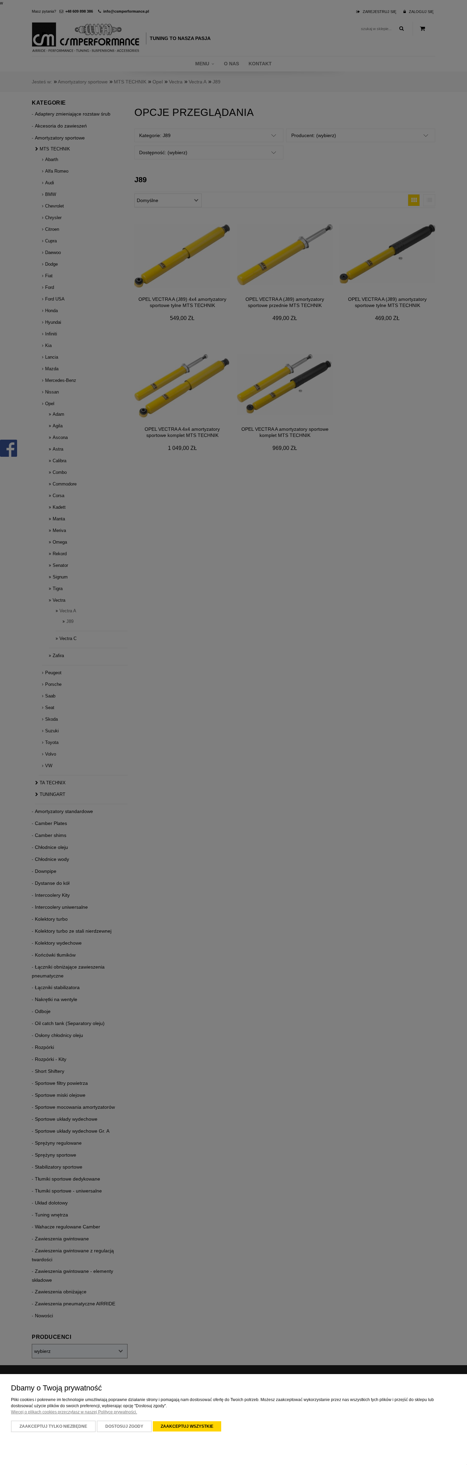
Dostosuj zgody (124, 1426)
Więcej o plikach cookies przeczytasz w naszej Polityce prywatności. (74, 1412)
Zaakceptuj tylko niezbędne (53, 1426)
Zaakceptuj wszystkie (187, 1426)
